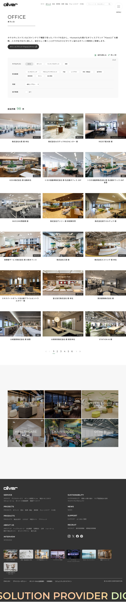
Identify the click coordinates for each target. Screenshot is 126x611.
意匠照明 (30, 76)
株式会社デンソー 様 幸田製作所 (63, 221)
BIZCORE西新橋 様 (20, 221)
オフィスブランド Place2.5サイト (22, 47)
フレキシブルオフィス (53, 64)
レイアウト (74, 72)
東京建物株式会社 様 (105, 298)
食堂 (66, 64)
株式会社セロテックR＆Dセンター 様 (63, 142)
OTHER (100, 433)
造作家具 (99, 72)
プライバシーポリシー (20, 581)
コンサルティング (32, 72)
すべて (29, 64)
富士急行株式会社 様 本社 (63, 298)
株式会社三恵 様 (63, 260)
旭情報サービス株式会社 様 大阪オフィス (20, 260)
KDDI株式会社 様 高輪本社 (20, 180)
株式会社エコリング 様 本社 (106, 260)
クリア (114, 59)
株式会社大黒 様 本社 (20, 142)
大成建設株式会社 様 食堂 (20, 339)
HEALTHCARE (26, 433)
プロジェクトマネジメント (50, 72)
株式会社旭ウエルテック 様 (105, 221)
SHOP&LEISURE (100, 404)
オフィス (39, 64)
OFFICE (26, 404)
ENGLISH (7, 581)
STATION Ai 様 (105, 339)
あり (30, 92)
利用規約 (49, 581)
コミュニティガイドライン (63, 581)
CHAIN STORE (63, 433)
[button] (63, 459)
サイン (40, 76)
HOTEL (63, 404)
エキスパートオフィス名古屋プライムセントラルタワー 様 (20, 299)
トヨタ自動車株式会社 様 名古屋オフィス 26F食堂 (105, 181)
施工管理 (49, 76)
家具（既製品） (87, 72)
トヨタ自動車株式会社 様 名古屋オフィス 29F (63, 180)
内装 (64, 72)
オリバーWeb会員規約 (37, 581)
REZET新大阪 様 (106, 142)
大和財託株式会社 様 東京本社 (63, 339)
